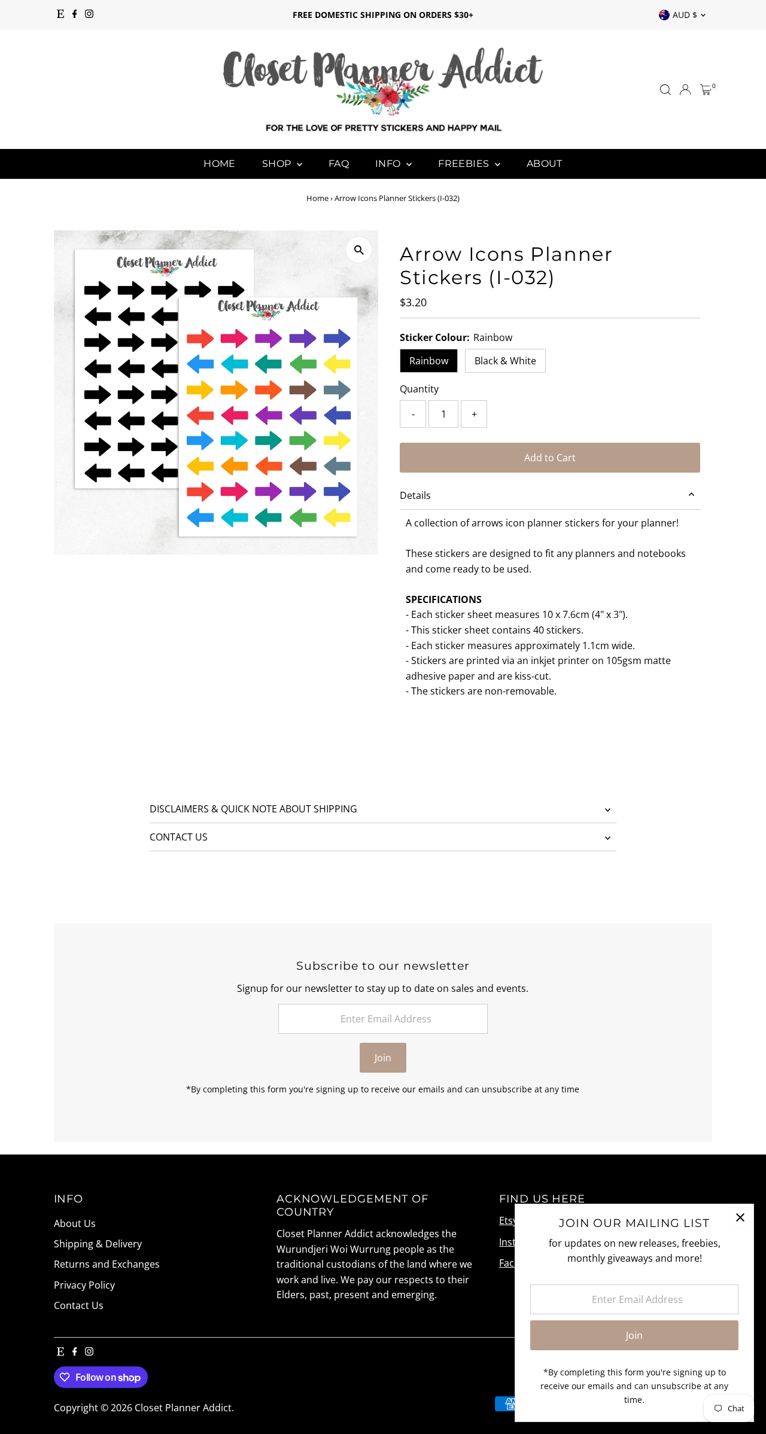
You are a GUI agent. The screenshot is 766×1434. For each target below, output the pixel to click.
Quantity (419, 388)
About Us (75, 1223)
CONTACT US (179, 837)
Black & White (505, 360)
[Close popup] (739, 1217)
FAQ (339, 163)
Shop (278, 163)
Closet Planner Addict (183, 1407)
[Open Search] (665, 89)
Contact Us (79, 1305)
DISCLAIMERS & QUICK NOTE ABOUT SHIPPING (253, 808)
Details (415, 495)
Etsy (508, 1220)
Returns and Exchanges (107, 1264)
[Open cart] (706, 89)
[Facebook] (74, 15)
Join (383, 1057)
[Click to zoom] (358, 249)
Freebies (465, 163)
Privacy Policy (84, 1285)
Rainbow (428, 360)
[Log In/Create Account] (685, 89)
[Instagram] (89, 15)
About (545, 163)
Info (389, 163)
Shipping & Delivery (98, 1243)
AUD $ (685, 14)
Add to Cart (550, 457)
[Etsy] (60, 15)
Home (219, 163)
